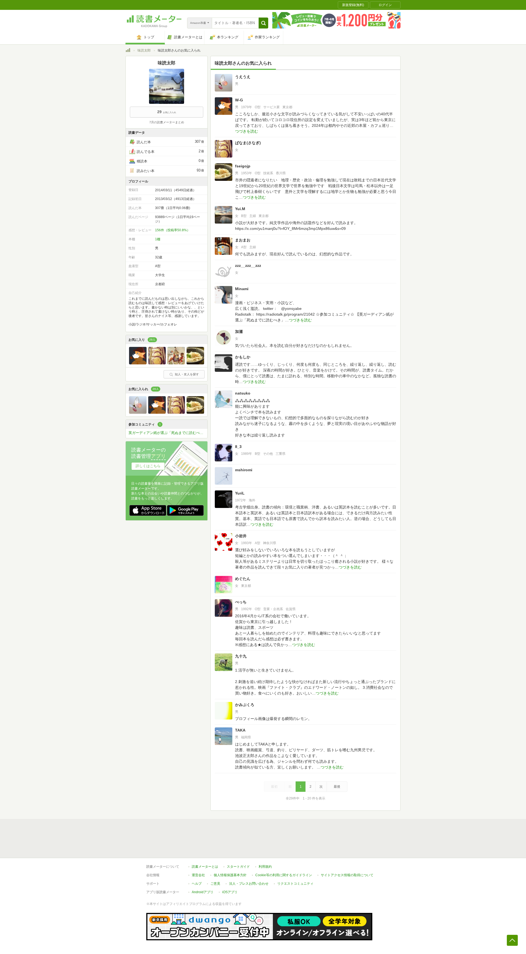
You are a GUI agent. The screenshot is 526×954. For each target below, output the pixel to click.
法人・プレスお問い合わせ (248, 883)
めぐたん (242, 578)
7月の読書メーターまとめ (166, 122)
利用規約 (265, 866)
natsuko (242, 393)
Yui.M (240, 209)
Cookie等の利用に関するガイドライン (283, 875)
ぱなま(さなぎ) (248, 143)
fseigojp (242, 166)
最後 (337, 787)
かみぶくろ (244, 704)
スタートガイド (238, 866)
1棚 (157, 239)
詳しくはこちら (148, 466)
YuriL (240, 493)
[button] (263, 23)
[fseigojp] (195, 363)
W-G (239, 100)
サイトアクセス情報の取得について (347, 875)
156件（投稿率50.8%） (172, 230)
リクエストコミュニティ (295, 883)
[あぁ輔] (176, 363)
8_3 (238, 446)
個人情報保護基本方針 (230, 875)
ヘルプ (197, 883)
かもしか (242, 357)
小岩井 (241, 536)
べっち (241, 602)
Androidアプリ (202, 892)
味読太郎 (144, 50)
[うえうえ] (138, 412)
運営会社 (198, 875)
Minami (241, 289)
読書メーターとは (205, 866)
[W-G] (138, 363)
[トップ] (127, 51)
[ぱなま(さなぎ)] (157, 363)
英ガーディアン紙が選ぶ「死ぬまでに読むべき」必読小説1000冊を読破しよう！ (167, 433)
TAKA (240, 730)
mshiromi (243, 470)
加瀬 (239, 331)
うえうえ (242, 77)
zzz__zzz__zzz (248, 265)
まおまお (242, 240)
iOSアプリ (230, 892)
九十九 (241, 656)
